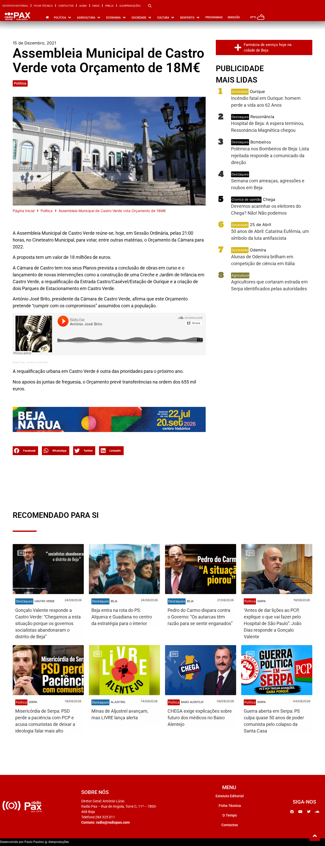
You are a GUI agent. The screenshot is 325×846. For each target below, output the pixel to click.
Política (20, 83)
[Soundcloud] (317, 811)
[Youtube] (300, 811)
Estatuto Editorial (15, 5)
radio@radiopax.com (113, 822)
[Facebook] (292, 811)
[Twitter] (308, 811)
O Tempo (229, 815)
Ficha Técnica (43, 5)
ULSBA (83, 5)
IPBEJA (109, 5)
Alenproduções (129, 5)
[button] (25, 450)
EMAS (96, 5)
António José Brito (37, 362)
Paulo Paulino (34, 842)
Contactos (66, 5)
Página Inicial (24, 211)
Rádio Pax (19, 362)
